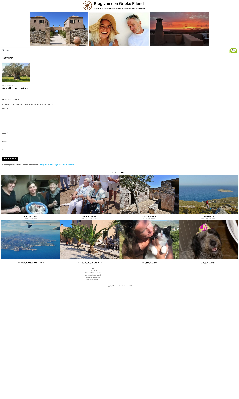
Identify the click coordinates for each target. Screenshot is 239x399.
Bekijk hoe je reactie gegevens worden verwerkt (57, 165)
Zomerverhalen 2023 (90, 217)
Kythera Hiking (208, 217)
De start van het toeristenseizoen (89, 262)
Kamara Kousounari (149, 217)
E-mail (5, 141)
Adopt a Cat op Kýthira (149, 262)
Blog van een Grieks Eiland (119, 3)
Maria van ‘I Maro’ (30, 217)
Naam (5, 133)
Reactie (6, 109)
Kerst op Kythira (208, 262)
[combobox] (95, 50)
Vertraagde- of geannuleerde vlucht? (30, 262)
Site (3, 149)
